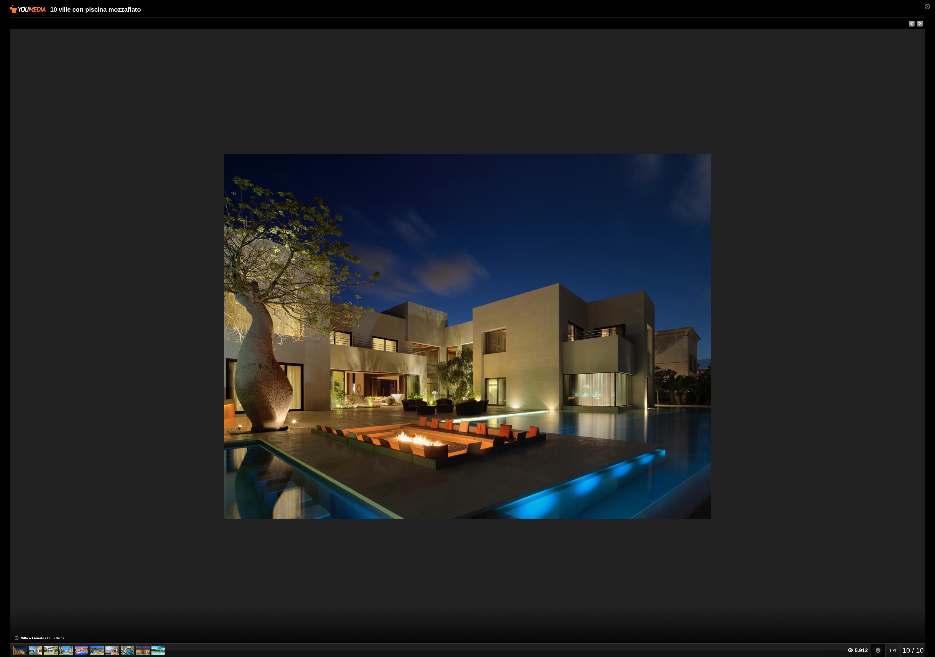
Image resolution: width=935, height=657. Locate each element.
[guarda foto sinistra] (101, 336)
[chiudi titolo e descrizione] (17, 638)
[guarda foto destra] (559, 336)
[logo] (28, 9)
